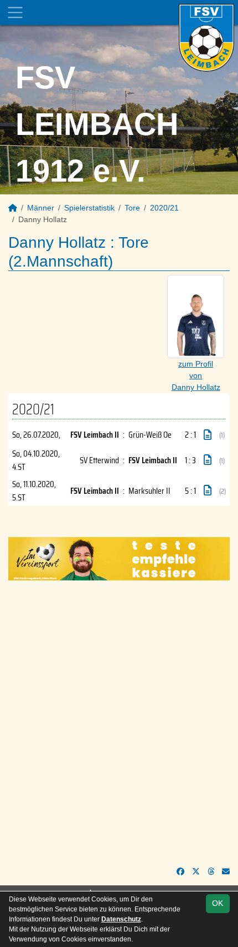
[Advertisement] (119, 723)
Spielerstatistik (89, 207)
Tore (132, 207)
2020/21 (164, 207)
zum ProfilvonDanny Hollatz (196, 375)
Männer (40, 207)
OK (217, 903)
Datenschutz (121, 919)
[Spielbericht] (207, 435)
